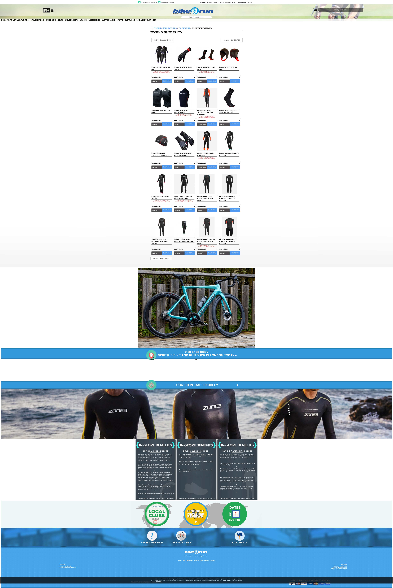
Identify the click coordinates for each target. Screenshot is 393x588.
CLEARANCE (130, 20)
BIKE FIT (234, 2)
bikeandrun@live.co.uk (167, 2)
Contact (196, 560)
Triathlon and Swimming (18, 20)
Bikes (3, 20)
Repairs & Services (340, 566)
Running (83, 20)
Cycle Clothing (37, 20)
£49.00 (154, 124)
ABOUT (250, 2)
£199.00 (155, 210)
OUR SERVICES (242, 2)
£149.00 (222, 253)
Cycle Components (54, 20)
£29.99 (222, 81)
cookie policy (226, 580)
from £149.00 (202, 124)
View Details (156, 77)
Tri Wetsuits (184, 28)
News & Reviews (209, 560)
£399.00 (177, 253)
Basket (315, 11)
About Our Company (185, 560)
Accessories (94, 20)
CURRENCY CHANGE (205, 2)
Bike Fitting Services (340, 567)
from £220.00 (202, 167)
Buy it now (167, 81)
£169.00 (177, 210)
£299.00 (155, 81)
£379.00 (222, 210)
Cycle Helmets (71, 20)
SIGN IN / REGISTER (225, 2)
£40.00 (177, 124)
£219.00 (155, 253)
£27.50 (154, 167)
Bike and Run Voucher (146, 20)
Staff (201, 560)
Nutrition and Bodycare (112, 20)
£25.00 (177, 81)
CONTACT (215, 2)
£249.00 (200, 253)
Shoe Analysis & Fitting (339, 569)
